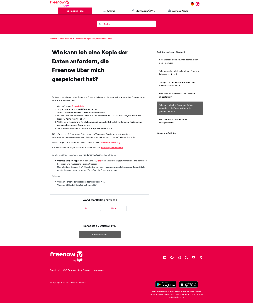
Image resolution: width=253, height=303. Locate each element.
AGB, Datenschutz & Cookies (76, 270)
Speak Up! (55, 270)
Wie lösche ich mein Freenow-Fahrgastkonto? (173, 121)
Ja (86, 208)
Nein (113, 208)
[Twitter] (186, 257)
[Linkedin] (165, 257)
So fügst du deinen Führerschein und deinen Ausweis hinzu (177, 84)
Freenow (53, 38)
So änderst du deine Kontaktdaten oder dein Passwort (178, 61)
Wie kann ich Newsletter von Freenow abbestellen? (177, 95)
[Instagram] (179, 257)
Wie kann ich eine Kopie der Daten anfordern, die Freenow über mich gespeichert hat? (176, 108)
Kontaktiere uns (99, 234)
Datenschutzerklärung (110, 142)
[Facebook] (172, 257)
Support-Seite (78, 106)
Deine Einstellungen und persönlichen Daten (93, 38)
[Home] (59, 3)
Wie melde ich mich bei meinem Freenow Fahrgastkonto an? (179, 72)
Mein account (66, 38)
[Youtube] (194, 257)
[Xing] (201, 257)
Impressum (98, 270)
